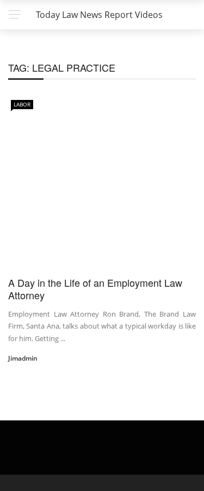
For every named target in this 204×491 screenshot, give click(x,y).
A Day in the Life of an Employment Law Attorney (95, 288)
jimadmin (23, 358)
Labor (22, 104)
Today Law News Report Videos (99, 15)
